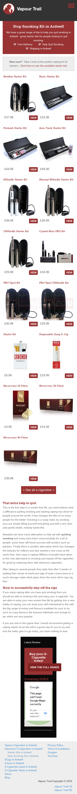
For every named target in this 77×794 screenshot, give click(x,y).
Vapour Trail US (63, 786)
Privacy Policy (55, 745)
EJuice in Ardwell (14, 763)
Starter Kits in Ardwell (20, 752)
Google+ (52, 752)
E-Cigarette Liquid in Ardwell (21, 766)
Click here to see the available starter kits (43, 65)
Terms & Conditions (59, 748)
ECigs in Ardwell (14, 759)
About (8, 773)
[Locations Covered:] (3, 5)
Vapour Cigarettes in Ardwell (21, 745)
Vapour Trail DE (63, 790)
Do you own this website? (34, 713)
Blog (7, 777)
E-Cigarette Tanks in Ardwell (21, 770)
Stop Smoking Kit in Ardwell (23, 756)
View (33, 117)
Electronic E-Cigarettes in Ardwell (23, 748)
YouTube (53, 756)
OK (45, 713)
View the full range (44, 667)
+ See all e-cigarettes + (38, 490)
